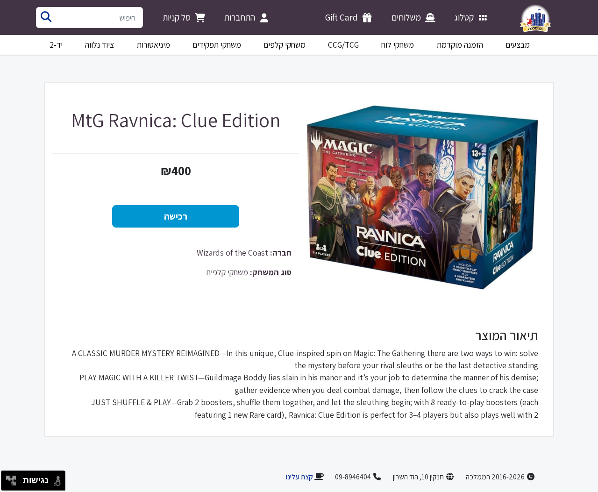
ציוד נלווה (99, 44)
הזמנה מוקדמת (460, 44)
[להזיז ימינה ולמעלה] (13, 478)
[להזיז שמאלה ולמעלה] (8, 478)
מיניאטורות (153, 44)
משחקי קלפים (284, 44)
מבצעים (517, 44)
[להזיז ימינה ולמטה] (13, 483)
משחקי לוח (397, 44)
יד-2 (56, 44)
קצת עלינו (299, 477)
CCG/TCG (343, 44)
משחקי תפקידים (216, 44)
